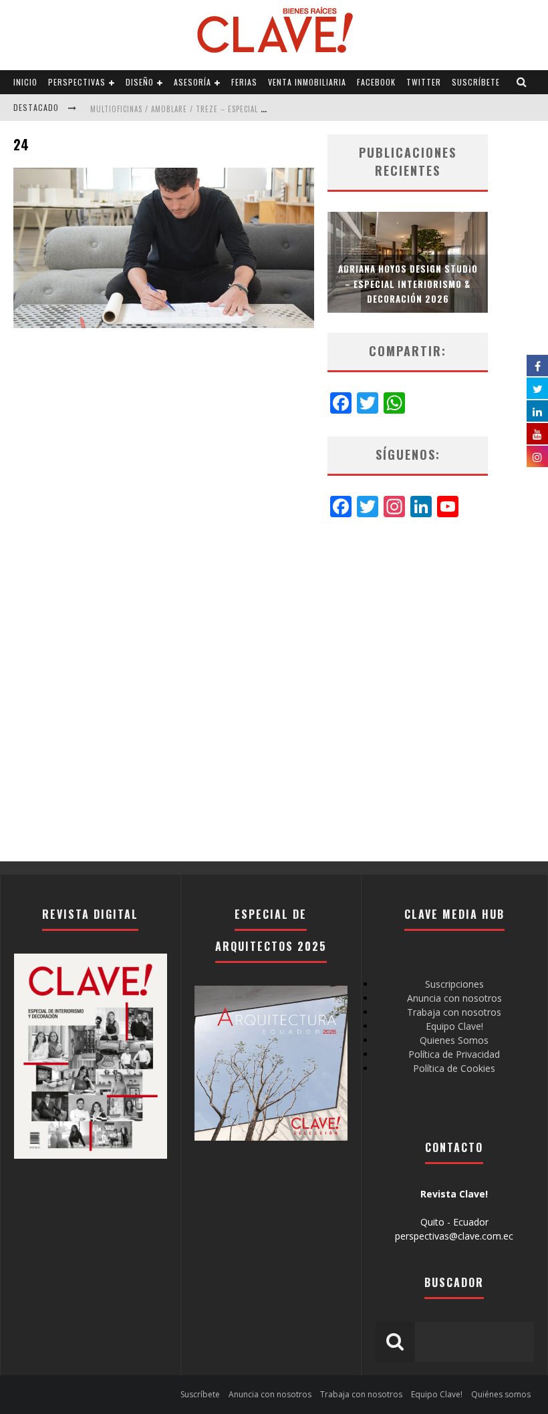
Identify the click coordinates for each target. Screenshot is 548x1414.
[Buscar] (522, 82)
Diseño (140, 82)
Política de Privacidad (454, 1054)
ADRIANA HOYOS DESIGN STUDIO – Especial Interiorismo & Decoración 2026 (408, 283)
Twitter (423, 82)
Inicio (25, 82)
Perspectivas (77, 82)
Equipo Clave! (454, 1026)
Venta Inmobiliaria (307, 82)
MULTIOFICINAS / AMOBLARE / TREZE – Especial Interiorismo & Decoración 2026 (238, 109)
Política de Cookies (454, 1068)
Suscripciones (454, 984)
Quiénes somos (501, 1394)
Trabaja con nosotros (454, 1012)
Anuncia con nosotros (454, 998)
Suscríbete (476, 82)
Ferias (244, 82)
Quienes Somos (454, 1040)
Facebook (376, 82)
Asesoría (192, 82)
